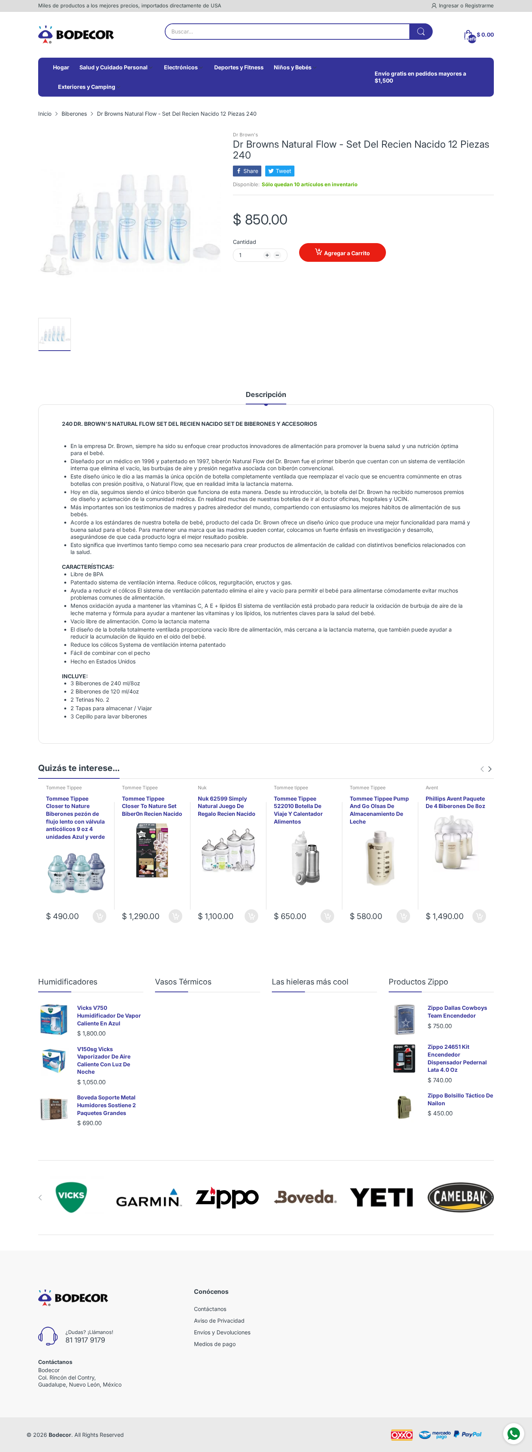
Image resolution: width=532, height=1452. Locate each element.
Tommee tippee (291, 787)
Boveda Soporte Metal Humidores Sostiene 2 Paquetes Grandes (106, 1105)
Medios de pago (215, 1344)
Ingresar (449, 5)
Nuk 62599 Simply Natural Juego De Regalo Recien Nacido (226, 806)
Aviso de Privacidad (219, 1320)
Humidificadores (67, 981)
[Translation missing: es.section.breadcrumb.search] (421, 31)
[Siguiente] (482, 769)
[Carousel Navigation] (486, 769)
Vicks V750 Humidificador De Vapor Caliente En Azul (109, 1015)
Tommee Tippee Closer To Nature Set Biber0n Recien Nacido (152, 806)
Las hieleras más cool (310, 981)
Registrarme (479, 5)
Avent (432, 787)
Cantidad (244, 241)
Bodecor (60, 1434)
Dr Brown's (245, 135)
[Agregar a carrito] (99, 916)
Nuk (202, 787)
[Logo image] (71, 1198)
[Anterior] (490, 769)
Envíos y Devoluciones (222, 1332)
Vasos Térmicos (183, 981)
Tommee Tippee (64, 787)
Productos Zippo (418, 981)
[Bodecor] (76, 34)
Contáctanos (210, 1309)
